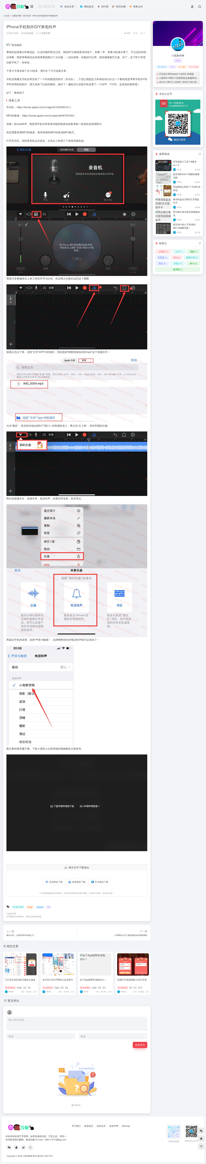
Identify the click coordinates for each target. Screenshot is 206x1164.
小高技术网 (16, 15)
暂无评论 (13, 1000)
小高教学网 (44, 33)
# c (48, 907)
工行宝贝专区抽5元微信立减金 (20, 979)
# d (104, 987)
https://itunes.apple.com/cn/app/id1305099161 (43, 107)
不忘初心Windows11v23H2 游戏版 (176, 73)
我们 (46, 425)
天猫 (178, 263)
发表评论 (140, 1045)
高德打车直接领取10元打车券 (132, 979)
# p (29, 987)
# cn (140, 987)
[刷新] (200, 154)
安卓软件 (86, 987)
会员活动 (48, 987)
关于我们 (76, 1125)
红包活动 (11, 987)
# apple (40, 907)
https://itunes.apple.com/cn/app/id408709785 (47, 115)
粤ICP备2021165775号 (43, 1155)
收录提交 (88, 1125)
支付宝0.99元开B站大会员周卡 (57, 979)
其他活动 (123, 987)
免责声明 (113, 1125)
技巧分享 (27, 15)
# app (30, 907)
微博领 (178, 269)
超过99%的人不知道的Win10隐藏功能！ (184, 226)
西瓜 (162, 263)
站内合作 (101, 1125)
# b (62, 987)
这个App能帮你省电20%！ (93, 979)
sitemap (126, 1125)
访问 (176, 257)
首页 (7, 15)
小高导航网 (27, 1155)
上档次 (163, 251)
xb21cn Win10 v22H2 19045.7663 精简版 (180, 81)
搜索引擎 (192, 257)
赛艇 (193, 251)
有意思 (162, 257)
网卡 (193, 263)
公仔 (179, 251)
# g (24, 987)
